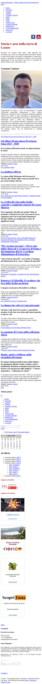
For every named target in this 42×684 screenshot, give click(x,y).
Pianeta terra (9, 417)
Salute (7, 408)
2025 (18, 459)
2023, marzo (13, 474)
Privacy (26, 680)
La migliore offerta (11, 171)
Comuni (7, 403)
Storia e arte (12, 432)
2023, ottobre (13, 467)
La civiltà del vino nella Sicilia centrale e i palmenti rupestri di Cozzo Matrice (21, 205)
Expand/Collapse (23, 432)
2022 (18, 476)
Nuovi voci (8, 421)
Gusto (7, 412)
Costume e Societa (12, 15)
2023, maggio (13, 470)
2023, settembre (14, 468)
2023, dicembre (14, 465)
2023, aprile (13, 472)
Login (8, 682)
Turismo (7, 404)
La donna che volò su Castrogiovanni (20, 305)
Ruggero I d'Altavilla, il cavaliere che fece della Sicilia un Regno (20, 282)
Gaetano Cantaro (12, 164)
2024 (18, 461)
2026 (18, 457)
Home (7, 399)
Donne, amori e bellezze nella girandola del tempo (16, 356)
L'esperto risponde (11, 415)
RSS (2, 388)
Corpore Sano (9, 414)
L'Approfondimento (11, 419)
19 (17, 432)
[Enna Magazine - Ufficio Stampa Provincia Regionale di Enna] (21, 4)
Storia (7, 410)
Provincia (8, 401)
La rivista (9, 32)
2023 (18, 463)
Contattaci (4, 673)
